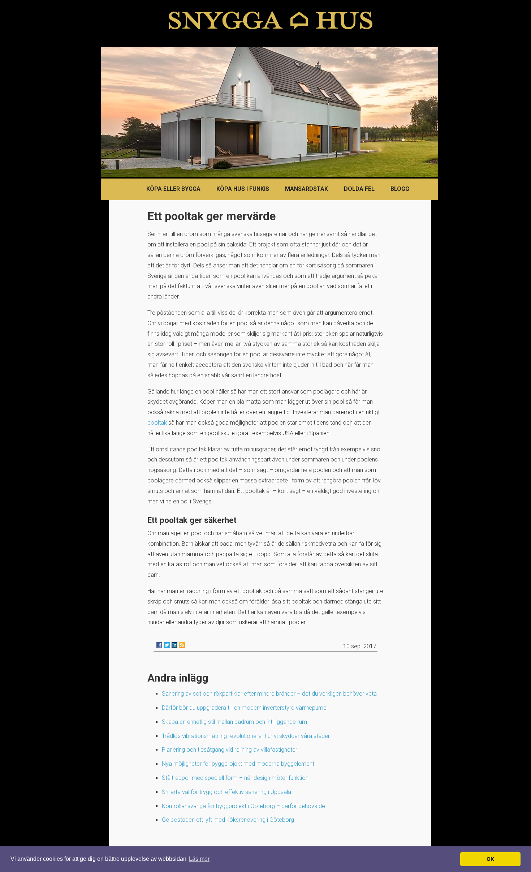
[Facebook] (159, 645)
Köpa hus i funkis (242, 188)
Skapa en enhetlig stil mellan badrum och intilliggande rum (234, 721)
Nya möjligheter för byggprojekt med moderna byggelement (238, 763)
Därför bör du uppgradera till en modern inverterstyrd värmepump (244, 707)
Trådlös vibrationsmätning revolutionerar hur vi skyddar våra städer (246, 736)
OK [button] (490, 859)
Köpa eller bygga (173, 188)
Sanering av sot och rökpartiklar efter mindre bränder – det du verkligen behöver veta (269, 693)
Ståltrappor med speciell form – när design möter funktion (235, 777)
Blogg (399, 188)
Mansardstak (306, 188)
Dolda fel (359, 188)
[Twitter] (167, 645)
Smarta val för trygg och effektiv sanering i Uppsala (226, 792)
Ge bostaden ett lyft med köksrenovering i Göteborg (228, 819)
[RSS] (182, 645)
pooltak (157, 422)
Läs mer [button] (199, 859)
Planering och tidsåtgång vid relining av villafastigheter (229, 749)
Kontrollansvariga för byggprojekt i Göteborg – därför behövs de (243, 806)
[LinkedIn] (174, 645)
